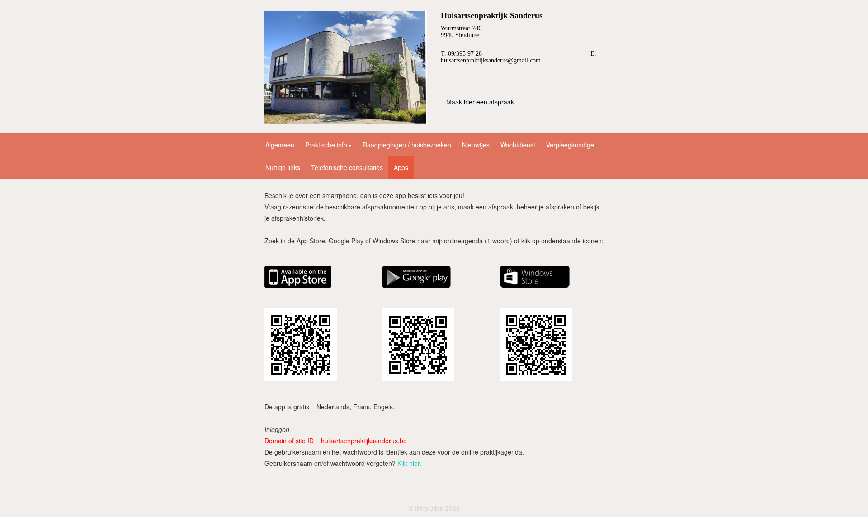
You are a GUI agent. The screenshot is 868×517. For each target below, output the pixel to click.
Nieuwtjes (476, 144)
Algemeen (279, 144)
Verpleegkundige (570, 144)
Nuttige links (282, 167)
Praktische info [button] (326, 144)
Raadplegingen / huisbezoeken (407, 144)
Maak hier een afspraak (480, 101)
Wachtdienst (517, 144)
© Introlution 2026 (434, 507)
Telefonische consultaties (347, 167)
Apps (401, 167)
